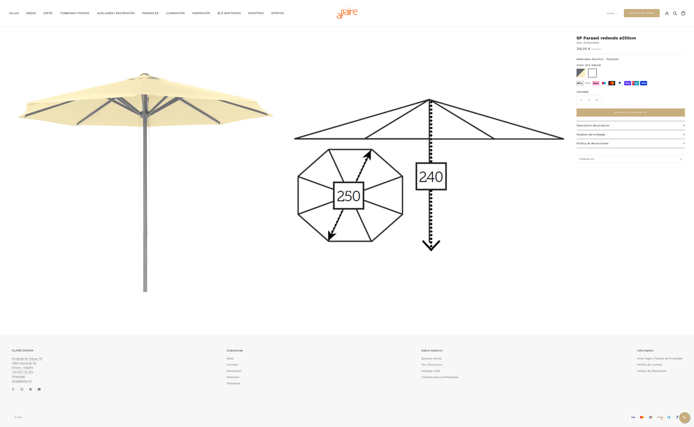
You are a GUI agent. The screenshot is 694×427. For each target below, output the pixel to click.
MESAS (31, 13)
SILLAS (14, 13)
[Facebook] (13, 389)
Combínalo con (586, 159)
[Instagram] (21, 389)
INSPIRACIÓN (201, 13)
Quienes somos (431, 358)
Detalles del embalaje (591, 134)
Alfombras (233, 383)
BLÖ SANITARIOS (229, 13)
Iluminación (234, 371)
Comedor (233, 364)
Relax (230, 358)
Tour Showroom (431, 364)
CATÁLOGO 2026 (641, 13)
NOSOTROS (256, 13)
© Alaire (18, 417)
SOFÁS (47, 13)
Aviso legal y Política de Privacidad (659, 358)
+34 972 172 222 (22, 372)
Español (611, 13)
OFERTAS (277, 13)
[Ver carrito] (683, 13)
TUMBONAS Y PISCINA (74, 13)
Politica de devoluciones (593, 143)
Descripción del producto (593, 125)
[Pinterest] (30, 389)
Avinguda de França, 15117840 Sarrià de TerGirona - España (27, 363)
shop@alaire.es (22, 381)
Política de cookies (649, 364)
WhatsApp (18, 376)
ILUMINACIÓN (175, 13)
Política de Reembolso (652, 371)
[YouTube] (39, 389)
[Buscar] (675, 13)
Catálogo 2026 (430, 371)
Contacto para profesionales (439, 377)
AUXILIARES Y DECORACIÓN (116, 13)
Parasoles (233, 377)
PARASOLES (150, 13)
